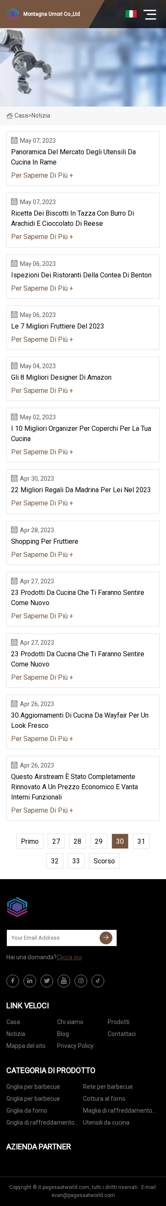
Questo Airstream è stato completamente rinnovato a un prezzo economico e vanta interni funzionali (74, 787)
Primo (30, 841)
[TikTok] (98, 981)
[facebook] (12, 981)
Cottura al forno (104, 1098)
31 (141, 841)
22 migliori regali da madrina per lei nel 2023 (81, 490)
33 (76, 861)
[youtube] (63, 981)
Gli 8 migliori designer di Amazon (61, 377)
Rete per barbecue (108, 1086)
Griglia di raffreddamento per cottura (40, 1124)
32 (55, 861)
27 (56, 841)
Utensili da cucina (106, 1122)
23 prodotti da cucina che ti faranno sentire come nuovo (77, 598)
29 (99, 841)
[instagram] (80, 981)
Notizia (15, 1033)
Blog (63, 1033)
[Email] (106, 938)
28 (77, 841)
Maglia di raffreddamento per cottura (117, 1112)
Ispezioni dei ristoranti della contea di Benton (81, 275)
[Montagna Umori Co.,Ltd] (49, 906)
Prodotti (118, 1021)
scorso (104, 861)
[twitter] (46, 981)
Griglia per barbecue (33, 1086)
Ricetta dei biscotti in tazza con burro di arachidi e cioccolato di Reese (72, 218)
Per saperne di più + (42, 175)
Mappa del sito (26, 1045)
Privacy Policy (75, 1045)
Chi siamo (70, 1021)
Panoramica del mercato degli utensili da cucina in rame (73, 157)
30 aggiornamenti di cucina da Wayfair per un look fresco (80, 720)
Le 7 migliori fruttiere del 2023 (57, 326)
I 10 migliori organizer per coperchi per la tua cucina (81, 433)
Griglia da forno (26, 1110)
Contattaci (122, 1033)
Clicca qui (69, 957)
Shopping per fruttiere (44, 541)
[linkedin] (29, 981)
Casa (21, 115)
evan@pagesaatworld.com (83, 1195)
